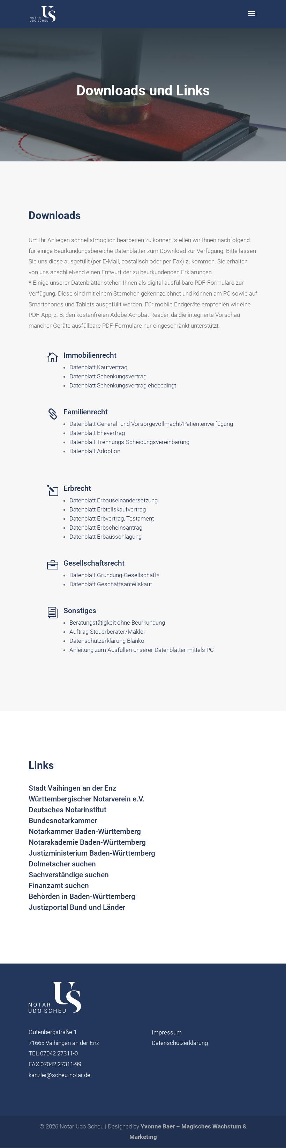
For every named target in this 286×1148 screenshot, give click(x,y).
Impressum (167, 1032)
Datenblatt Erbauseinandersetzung (113, 500)
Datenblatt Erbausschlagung (105, 536)
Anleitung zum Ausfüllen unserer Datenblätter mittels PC (141, 649)
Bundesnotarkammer (63, 820)
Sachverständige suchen (69, 875)
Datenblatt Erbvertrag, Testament (111, 518)
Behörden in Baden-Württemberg (82, 896)
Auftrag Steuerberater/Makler (107, 631)
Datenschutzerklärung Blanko (106, 640)
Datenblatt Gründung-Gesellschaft (113, 575)
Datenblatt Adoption (94, 451)
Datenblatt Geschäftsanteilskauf (110, 584)
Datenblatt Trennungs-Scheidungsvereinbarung (129, 441)
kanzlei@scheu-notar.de (59, 1074)
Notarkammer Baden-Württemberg (85, 831)
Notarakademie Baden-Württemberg (87, 842)
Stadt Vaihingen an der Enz (72, 788)
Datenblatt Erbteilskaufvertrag (107, 509)
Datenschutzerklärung (180, 1042)
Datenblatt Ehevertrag (97, 432)
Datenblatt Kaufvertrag (98, 367)
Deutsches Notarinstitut (67, 810)
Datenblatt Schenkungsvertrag (107, 376)
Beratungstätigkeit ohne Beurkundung (117, 622)
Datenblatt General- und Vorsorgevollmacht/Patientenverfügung (151, 423)
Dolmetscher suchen (62, 864)
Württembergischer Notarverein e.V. (87, 799)
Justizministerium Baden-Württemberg (92, 853)
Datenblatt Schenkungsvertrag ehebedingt (122, 385)
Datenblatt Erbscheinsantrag (105, 527)
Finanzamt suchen (59, 885)
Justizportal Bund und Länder (77, 907)
